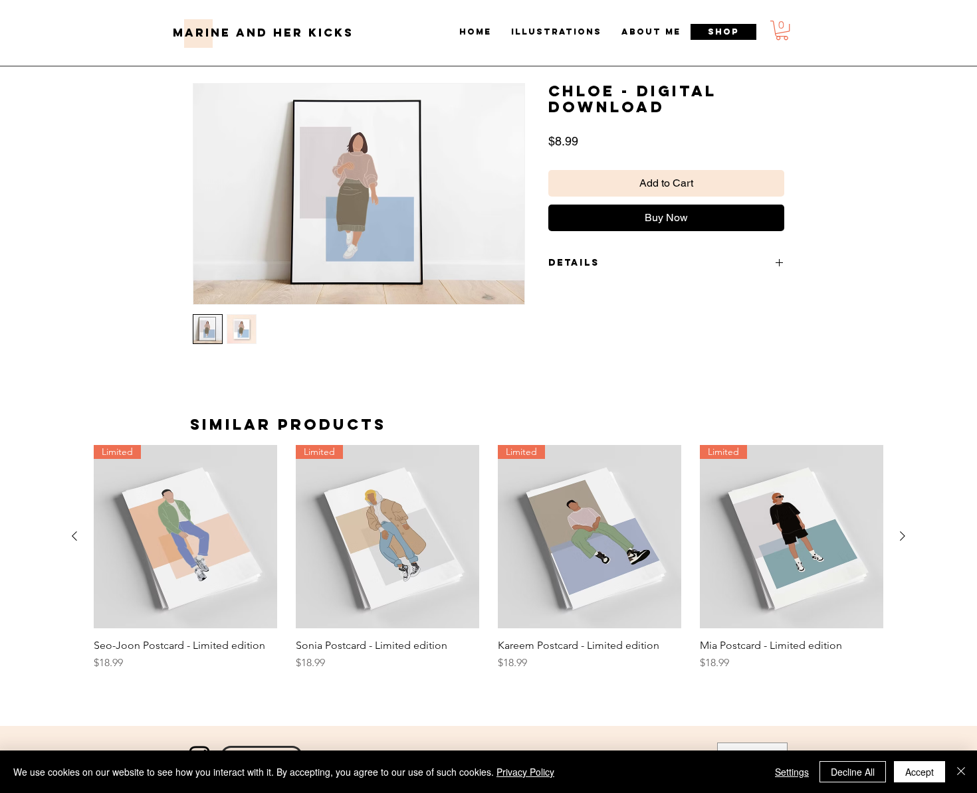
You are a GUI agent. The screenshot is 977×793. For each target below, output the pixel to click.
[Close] (961, 771)
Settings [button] (792, 771)
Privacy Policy (525, 771)
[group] (488, 564)
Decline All (853, 771)
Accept (919, 771)
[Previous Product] (74, 536)
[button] (782, 30)
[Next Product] (903, 536)
